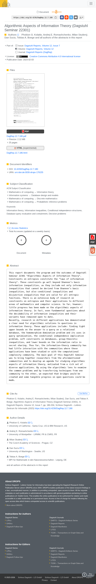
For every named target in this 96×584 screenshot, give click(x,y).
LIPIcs (8, 520)
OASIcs (9, 523)
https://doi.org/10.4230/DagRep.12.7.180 (53, 408)
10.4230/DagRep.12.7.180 (26, 169)
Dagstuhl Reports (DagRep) (39, 52)
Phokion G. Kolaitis (32, 34)
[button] (81, 17)
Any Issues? (91, 575)
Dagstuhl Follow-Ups (14, 527)
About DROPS (77, 577)
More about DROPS (14, 505)
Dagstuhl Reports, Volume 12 (40, 49)
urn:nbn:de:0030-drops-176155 (29, 172)
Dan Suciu (10, 37)
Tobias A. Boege (26, 37)
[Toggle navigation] (91, 3)
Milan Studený (79, 34)
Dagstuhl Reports (57, 523)
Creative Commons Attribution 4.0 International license (54, 56)
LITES (53, 530)
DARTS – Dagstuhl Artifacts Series (64, 520)
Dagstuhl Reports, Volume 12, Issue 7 (42, 45)
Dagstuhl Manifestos (59, 527)
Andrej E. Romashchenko (57, 34)
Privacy (45, 580)
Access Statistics (19, 228)
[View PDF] (25, 100)
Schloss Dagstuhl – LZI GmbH (30, 577)
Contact (54, 580)
